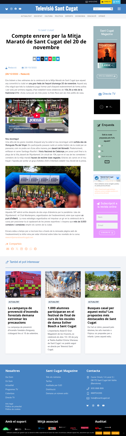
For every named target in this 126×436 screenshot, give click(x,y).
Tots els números (53, 377)
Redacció (12, 68)
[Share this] (38, 59)
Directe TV (10, 398)
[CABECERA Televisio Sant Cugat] (57, 8)
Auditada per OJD (54, 386)
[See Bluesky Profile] (117, 178)
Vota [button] (107, 161)
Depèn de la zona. (107, 156)
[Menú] (119, 8)
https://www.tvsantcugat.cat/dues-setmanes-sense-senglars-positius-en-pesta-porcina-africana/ (106, 191)
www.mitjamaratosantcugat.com (19, 238)
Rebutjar (106, 433)
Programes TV (11, 390)
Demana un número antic (57, 394)
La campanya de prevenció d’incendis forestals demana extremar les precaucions (23, 315)
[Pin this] (50, 59)
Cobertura (9, 394)
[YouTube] (20, 9)
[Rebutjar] (124, 433)
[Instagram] (11, 9)
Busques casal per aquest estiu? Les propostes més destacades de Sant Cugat (102, 315)
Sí (102, 146)
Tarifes (49, 381)
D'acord (98, 433)
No (102, 151)
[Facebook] (15, 9)
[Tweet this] (42, 59)
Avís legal (9, 404)
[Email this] (34, 59)
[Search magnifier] (111, 8)
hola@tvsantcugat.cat (100, 398)
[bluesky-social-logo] (6, 9)
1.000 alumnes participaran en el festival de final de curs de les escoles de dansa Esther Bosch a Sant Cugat (62, 317)
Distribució (50, 390)
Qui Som (9, 377)
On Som (9, 381)
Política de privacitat (13, 407)
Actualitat (14, 302)
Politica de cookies (12, 409)
